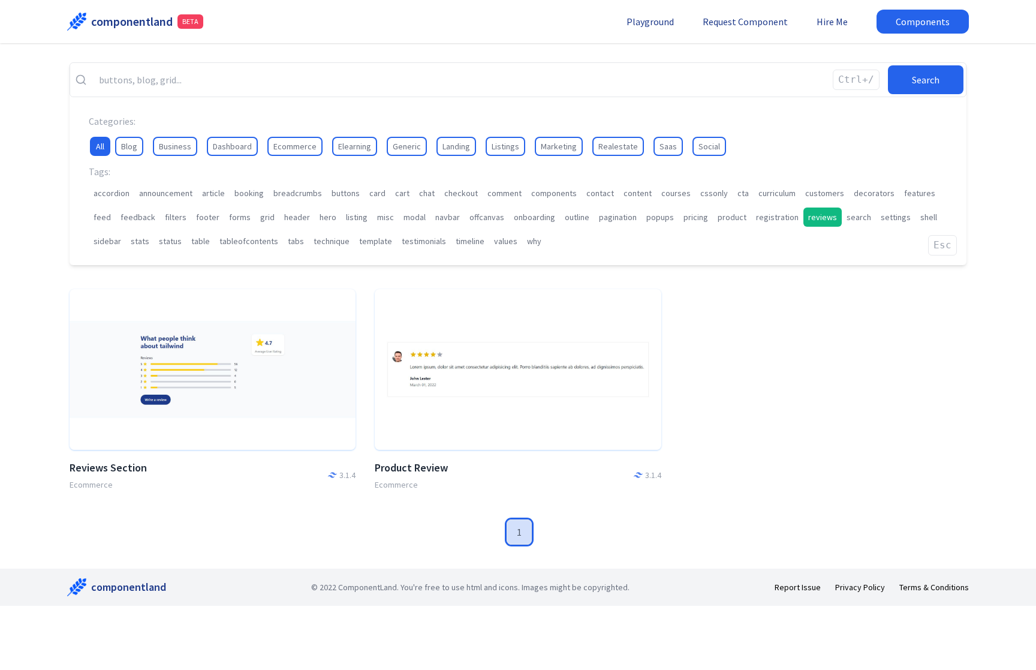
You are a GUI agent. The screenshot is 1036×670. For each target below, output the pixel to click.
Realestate (618, 146)
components (554, 193)
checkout (461, 193)
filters (175, 217)
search (859, 217)
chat (427, 193)
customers (824, 193)
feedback (138, 217)
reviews (822, 217)
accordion (112, 193)
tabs (296, 241)
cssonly (714, 193)
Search (925, 80)
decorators (874, 193)
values (505, 241)
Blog (129, 146)
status (170, 241)
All (100, 146)
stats (140, 241)
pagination (618, 217)
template (375, 241)
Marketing (559, 146)
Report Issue (798, 587)
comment (504, 193)
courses (676, 193)
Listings (505, 146)
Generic (407, 146)
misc (385, 217)
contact (600, 193)
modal (414, 217)
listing (357, 217)
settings (896, 217)
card (377, 193)
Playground (650, 22)
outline (577, 217)
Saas (668, 146)
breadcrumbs (297, 193)
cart (402, 193)
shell (928, 217)
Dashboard (232, 146)
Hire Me (832, 22)
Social (709, 146)
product (732, 217)
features (919, 193)
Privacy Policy (860, 587)
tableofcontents (248, 241)
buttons (346, 193)
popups (660, 217)
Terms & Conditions (934, 587)
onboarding (534, 217)
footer (207, 217)
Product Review (411, 467)
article (213, 193)
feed (102, 217)
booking (249, 193)
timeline (470, 241)
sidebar (107, 241)
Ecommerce (295, 146)
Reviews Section (108, 467)
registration (777, 217)
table (200, 241)
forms (240, 217)
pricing (695, 217)
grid (267, 217)
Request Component (745, 22)
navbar (447, 217)
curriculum (777, 193)
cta (743, 193)
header (297, 217)
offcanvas (486, 217)
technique (332, 241)
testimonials (424, 241)
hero (328, 217)
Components (923, 22)
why (534, 241)
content (638, 193)
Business (175, 146)
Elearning (354, 146)
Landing (456, 146)
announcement (165, 193)
